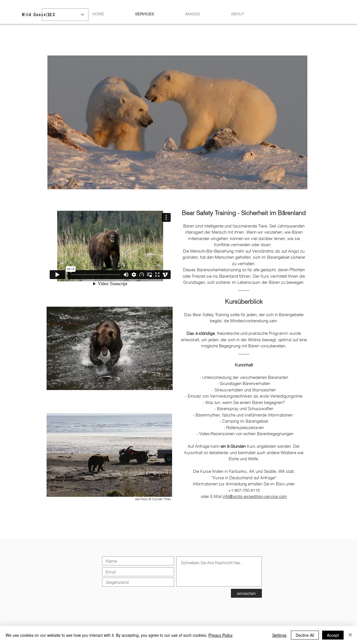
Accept (333, 635)
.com (282, 496)
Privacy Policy (220, 635)
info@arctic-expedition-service (250, 496)
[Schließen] (350, 635)
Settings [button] (279, 635)
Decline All (305, 635)
